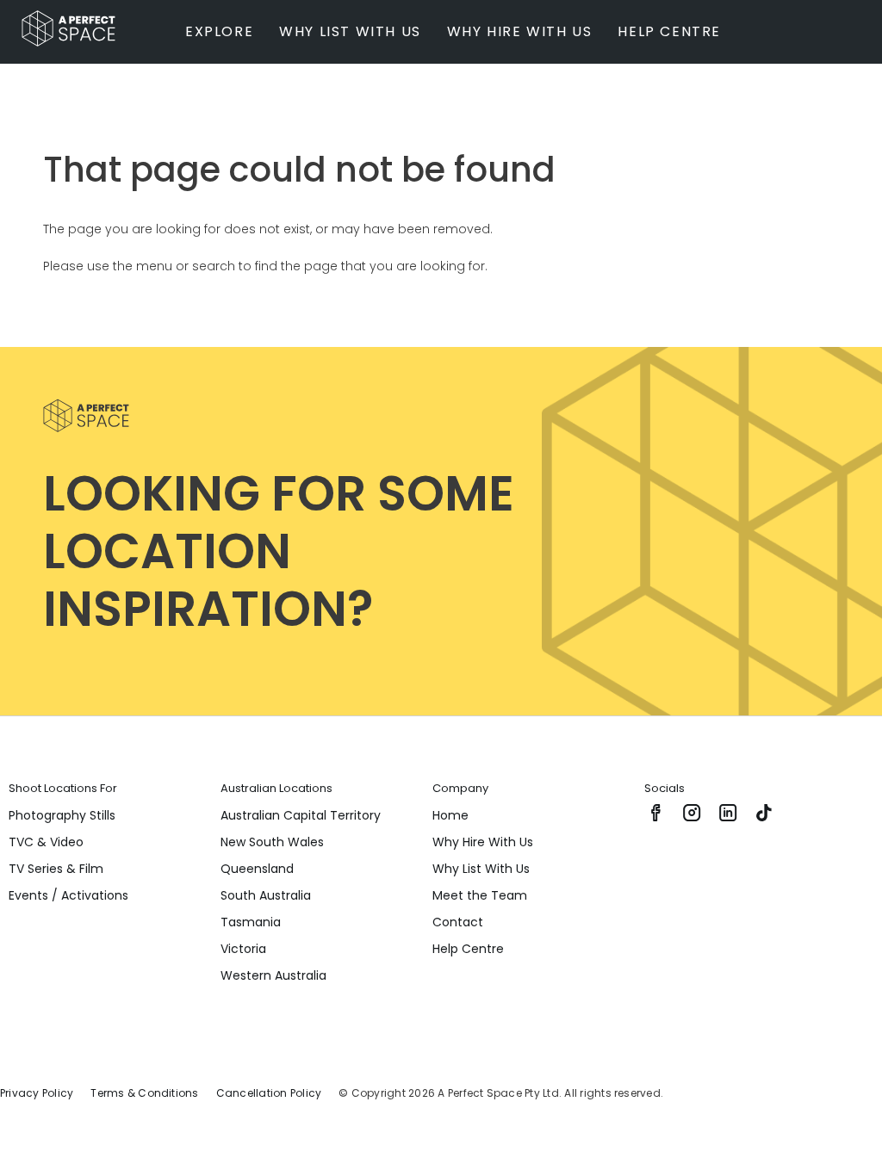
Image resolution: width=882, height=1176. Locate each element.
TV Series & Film (56, 868)
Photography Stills (62, 815)
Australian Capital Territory (300, 815)
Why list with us (350, 31)
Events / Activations (68, 895)
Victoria (243, 948)
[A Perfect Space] (62, 28)
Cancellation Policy (269, 1093)
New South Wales (272, 842)
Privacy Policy (36, 1093)
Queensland (257, 868)
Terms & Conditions (144, 1093)
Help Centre (669, 31)
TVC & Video (46, 842)
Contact (457, 922)
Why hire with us (520, 31)
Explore (219, 31)
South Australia (265, 895)
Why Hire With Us (482, 842)
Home (450, 815)
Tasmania (250, 922)
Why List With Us (481, 868)
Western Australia (273, 975)
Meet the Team (479, 895)
